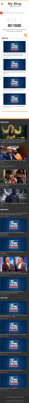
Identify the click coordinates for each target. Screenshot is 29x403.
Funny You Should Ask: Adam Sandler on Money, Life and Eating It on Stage (14, 54)
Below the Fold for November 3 (9, 388)
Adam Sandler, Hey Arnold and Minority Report (13, 13)
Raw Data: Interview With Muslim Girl (13, 90)
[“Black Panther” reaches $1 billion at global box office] (13, 196)
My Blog (14, 4)
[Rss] (14, 399)
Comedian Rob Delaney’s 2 (7, 166)
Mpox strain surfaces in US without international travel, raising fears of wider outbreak (14, 214)
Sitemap (22, 397)
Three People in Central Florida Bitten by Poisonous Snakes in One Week (11, 292)
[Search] (25, 35)
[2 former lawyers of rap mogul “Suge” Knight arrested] (13, 153)
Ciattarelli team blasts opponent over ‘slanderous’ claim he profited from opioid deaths (14, 272)
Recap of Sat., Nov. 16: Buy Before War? (14, 106)
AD (12, 397)
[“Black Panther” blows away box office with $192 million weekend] (13, 176)
